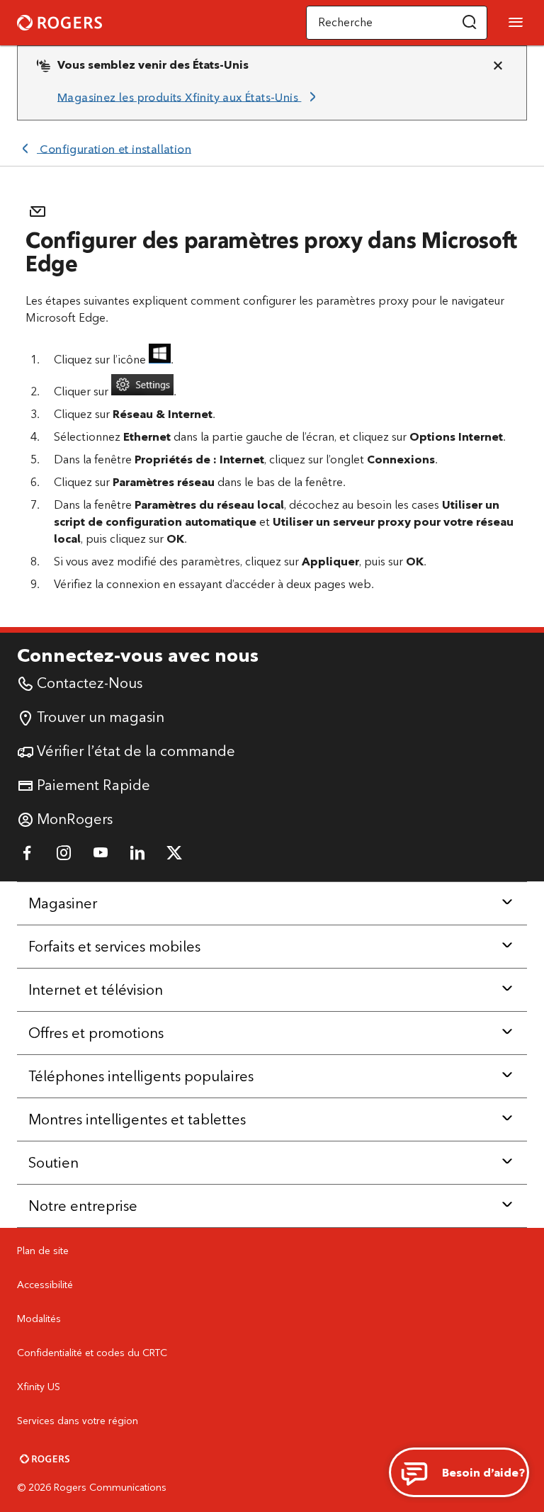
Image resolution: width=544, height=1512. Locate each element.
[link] (189, 97)
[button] (470, 23)
